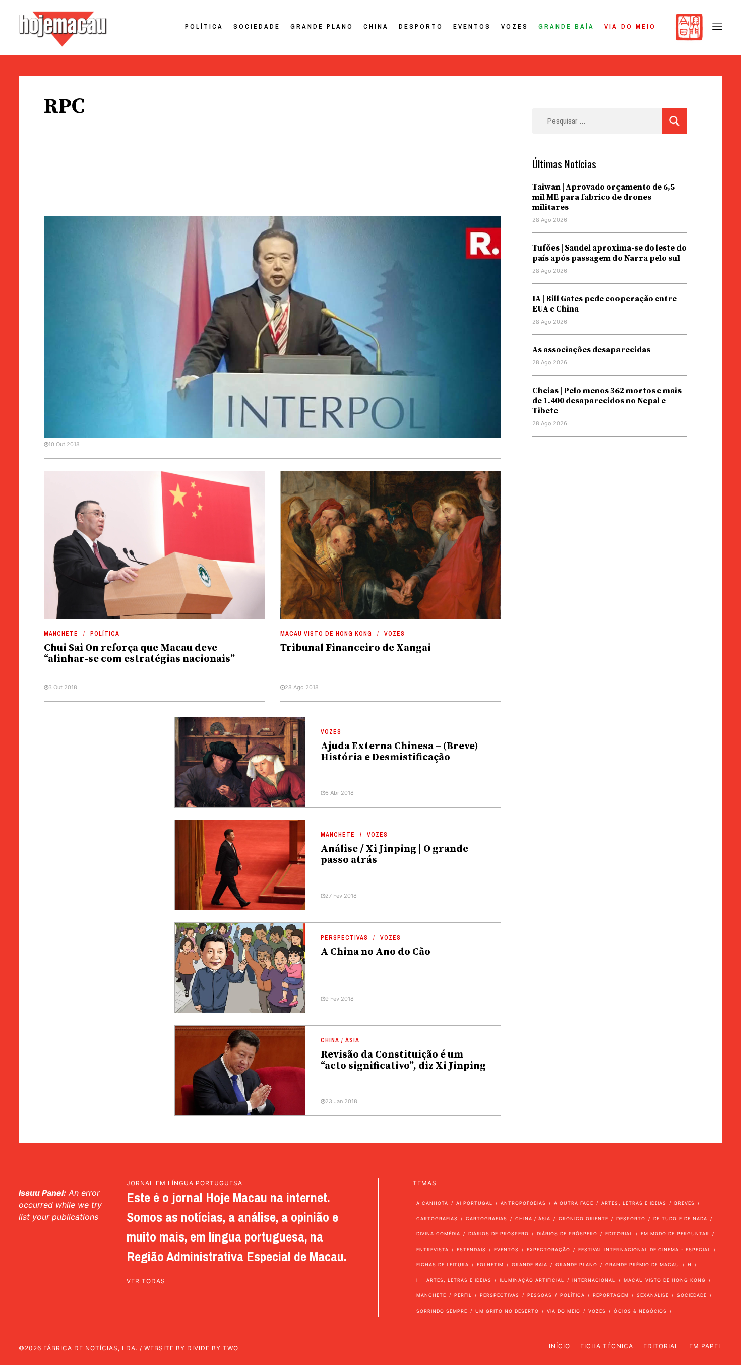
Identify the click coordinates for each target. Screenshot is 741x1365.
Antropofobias (523, 1203)
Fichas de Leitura (442, 1264)
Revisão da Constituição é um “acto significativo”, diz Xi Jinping (403, 1060)
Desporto (421, 26)
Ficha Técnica (606, 1346)
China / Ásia (340, 1040)
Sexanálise (653, 1295)
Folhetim (490, 1264)
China (376, 26)
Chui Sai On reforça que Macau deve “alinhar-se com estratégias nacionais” (139, 653)
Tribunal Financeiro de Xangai (355, 648)
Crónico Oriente (583, 1218)
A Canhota (432, 1203)
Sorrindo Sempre (441, 1311)
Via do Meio (630, 26)
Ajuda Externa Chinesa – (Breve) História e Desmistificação (399, 752)
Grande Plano (321, 26)
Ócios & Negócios (640, 1311)
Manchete (61, 634)
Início (559, 1346)
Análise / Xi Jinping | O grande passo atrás (394, 854)
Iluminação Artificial (532, 1280)
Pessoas (539, 1295)
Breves (684, 1203)
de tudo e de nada (680, 1218)
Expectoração (548, 1249)
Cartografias (437, 1218)
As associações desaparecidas (591, 350)
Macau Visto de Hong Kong (326, 634)
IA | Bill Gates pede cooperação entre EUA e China (604, 304)
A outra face (573, 1203)
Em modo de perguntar (675, 1233)
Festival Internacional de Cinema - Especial (644, 1249)
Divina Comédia (438, 1233)
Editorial (619, 1233)
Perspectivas (344, 938)
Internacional (593, 1280)
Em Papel (705, 1346)
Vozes (514, 26)
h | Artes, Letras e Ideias (453, 1280)
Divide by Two (212, 1348)
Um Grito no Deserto (507, 1311)
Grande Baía (566, 26)
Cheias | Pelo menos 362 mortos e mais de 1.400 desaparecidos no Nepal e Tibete (607, 401)
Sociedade (256, 26)
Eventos (472, 26)
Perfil (463, 1295)
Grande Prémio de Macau (642, 1264)
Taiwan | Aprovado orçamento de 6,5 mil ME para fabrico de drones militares (603, 197)
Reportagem (611, 1295)
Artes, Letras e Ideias (633, 1203)
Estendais (471, 1249)
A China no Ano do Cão (375, 952)
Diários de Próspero (498, 1233)
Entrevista (432, 1249)
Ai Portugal (474, 1203)
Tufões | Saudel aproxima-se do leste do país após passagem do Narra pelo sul (609, 253)
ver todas (146, 1281)
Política (204, 26)
